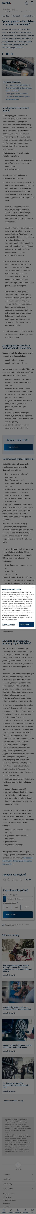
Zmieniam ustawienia (8, 624)
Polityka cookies (12, 619)
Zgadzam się (24, 624)
